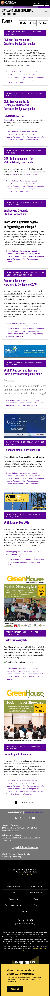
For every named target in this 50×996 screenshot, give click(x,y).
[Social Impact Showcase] (25, 715)
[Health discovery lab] (25, 601)
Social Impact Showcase (17, 754)
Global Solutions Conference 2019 (22, 450)
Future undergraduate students (26, 559)
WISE (7, 400)
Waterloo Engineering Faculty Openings (16, 854)
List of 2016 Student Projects (15, 116)
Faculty (15, 82)
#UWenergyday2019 (13, 552)
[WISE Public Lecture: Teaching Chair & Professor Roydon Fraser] (25, 351)
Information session (31, 139)
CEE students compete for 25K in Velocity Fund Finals (18, 160)
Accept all (15, 989)
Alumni (26, 191)
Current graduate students (24, 557)
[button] (38, 3)
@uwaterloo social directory (25, 924)
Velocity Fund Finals (30, 174)
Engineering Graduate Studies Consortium (16, 212)
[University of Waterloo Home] (8, 3)
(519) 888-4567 (13, 830)
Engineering (15, 400)
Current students (12, 72)
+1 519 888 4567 (26, 874)
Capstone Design (10, 120)
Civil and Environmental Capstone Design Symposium (20, 42)
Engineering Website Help (11, 856)
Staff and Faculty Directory (12, 835)
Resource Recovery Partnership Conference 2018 (20, 282)
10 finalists (13, 174)
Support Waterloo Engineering (25, 847)
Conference (19, 336)
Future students (19, 77)
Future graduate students (24, 562)
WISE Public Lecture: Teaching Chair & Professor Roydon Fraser (23, 372)
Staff (21, 82)
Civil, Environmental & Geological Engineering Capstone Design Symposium (20, 105)
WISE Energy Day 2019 (16, 522)
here (29, 65)
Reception (28, 794)
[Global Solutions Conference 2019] (25, 426)
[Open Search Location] (47, 3)
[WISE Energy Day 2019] (25, 501)
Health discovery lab (15, 640)
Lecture (34, 405)
